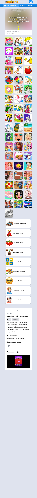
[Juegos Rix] (11, 1)
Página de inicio (12, 5)
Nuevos (22, 5)
